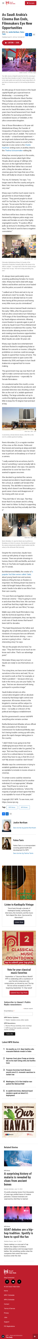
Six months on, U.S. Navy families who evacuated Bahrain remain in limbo (20, 1050)
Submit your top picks (19, 992)
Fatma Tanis (18, 840)
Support (6, 1322)
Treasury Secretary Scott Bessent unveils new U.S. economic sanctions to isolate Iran (20, 1072)
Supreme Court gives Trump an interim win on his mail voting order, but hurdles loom (20, 1060)
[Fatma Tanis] (6, 843)
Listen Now (19, 922)
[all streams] (35, 1336)
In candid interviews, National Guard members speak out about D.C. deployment (19, 1093)
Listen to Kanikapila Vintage (18, 904)
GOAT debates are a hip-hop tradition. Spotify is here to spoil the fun (19, 1233)
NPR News (12, 807)
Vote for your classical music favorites (19, 971)
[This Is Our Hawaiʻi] (19, 1120)
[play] (3, 1336)
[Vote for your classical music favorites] (19, 948)
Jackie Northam (13, 32)
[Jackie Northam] (6, 826)
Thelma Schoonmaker (14, 150)
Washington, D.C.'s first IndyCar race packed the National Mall (19, 1082)
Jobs (5, 1317)
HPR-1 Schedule (9, 1295)
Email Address (9, 1011)
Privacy (6, 1313)
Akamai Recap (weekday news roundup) (18, 1026)
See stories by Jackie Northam (24, 828)
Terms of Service (9, 1308)
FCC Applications (9, 1326)
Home (6, 1291)
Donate (31, 3)
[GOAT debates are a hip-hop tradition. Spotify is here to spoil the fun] (18, 1214)
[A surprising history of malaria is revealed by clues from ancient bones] (18, 1158)
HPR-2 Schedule (9, 1299)
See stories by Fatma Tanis (23, 853)
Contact (6, 1304)
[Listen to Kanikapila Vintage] (19, 883)
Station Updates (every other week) (16, 1020)
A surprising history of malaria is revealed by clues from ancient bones (18, 1179)
